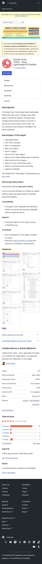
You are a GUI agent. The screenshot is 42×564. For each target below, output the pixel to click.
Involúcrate (26, 501)
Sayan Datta (20, 68)
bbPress (6, 525)
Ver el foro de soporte (10, 458)
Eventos (25, 505)
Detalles (7, 80)
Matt (4, 522)
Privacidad (6, 495)
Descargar (6, 73)
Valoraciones (8, 86)
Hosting (5, 492)
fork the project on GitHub (23, 241)
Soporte (7, 101)
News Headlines (34, 400)
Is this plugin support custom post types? (16, 341)
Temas (24, 488)
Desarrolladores (7, 508)
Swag (25, 512)
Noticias (5, 488)
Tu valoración (7, 443)
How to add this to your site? (12, 335)
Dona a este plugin (8, 473)
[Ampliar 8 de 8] (37, 303)
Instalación (8, 91)
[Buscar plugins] (23, 22)
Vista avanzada (7, 410)
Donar (25, 508)
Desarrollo (7, 96)
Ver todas (36, 443)
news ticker (36, 404)
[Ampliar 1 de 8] (18, 255)
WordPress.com (8, 518)
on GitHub (8, 238)
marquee (25, 400)
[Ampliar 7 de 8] (37, 275)
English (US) (36, 396)
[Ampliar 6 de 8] (37, 255)
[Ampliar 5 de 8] (18, 309)
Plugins (24, 492)
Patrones (25, 495)
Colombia (10, 537)
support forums (30, 222)
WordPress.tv (8, 512)
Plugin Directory (7, 9)
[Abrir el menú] (39, 3)
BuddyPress (7, 528)
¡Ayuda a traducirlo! (21, 16)
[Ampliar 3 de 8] (18, 276)
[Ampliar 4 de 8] (18, 293)
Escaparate (26, 485)
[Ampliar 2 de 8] (18, 263)
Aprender (5, 501)
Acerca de (5, 485)
